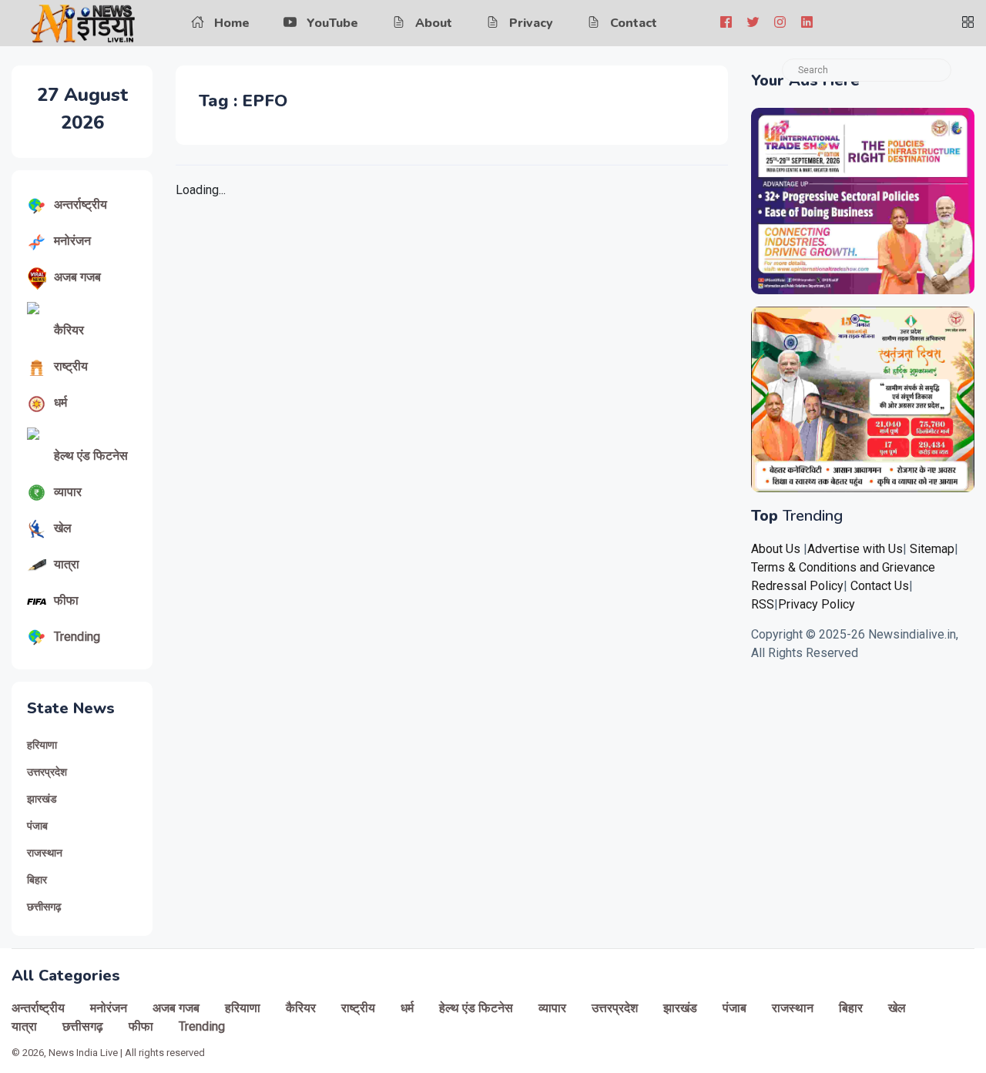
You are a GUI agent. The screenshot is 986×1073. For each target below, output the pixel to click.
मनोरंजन (72, 240)
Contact (633, 23)
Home (232, 23)
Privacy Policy (816, 604)
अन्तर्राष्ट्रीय (80, 204)
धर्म (60, 402)
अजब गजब (77, 277)
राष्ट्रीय (71, 366)
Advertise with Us (855, 549)
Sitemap (932, 549)
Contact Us (879, 585)
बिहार (37, 880)
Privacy (531, 23)
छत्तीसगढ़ (44, 907)
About (433, 23)
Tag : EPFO (243, 100)
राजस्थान (44, 853)
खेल (63, 528)
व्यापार (68, 492)
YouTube (332, 23)
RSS (762, 604)
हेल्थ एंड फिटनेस (91, 455)
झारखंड (42, 799)
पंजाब (37, 826)
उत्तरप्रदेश (47, 772)
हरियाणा (42, 745)
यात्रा (66, 564)
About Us (775, 549)
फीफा (66, 600)
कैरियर (69, 330)
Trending (77, 636)
